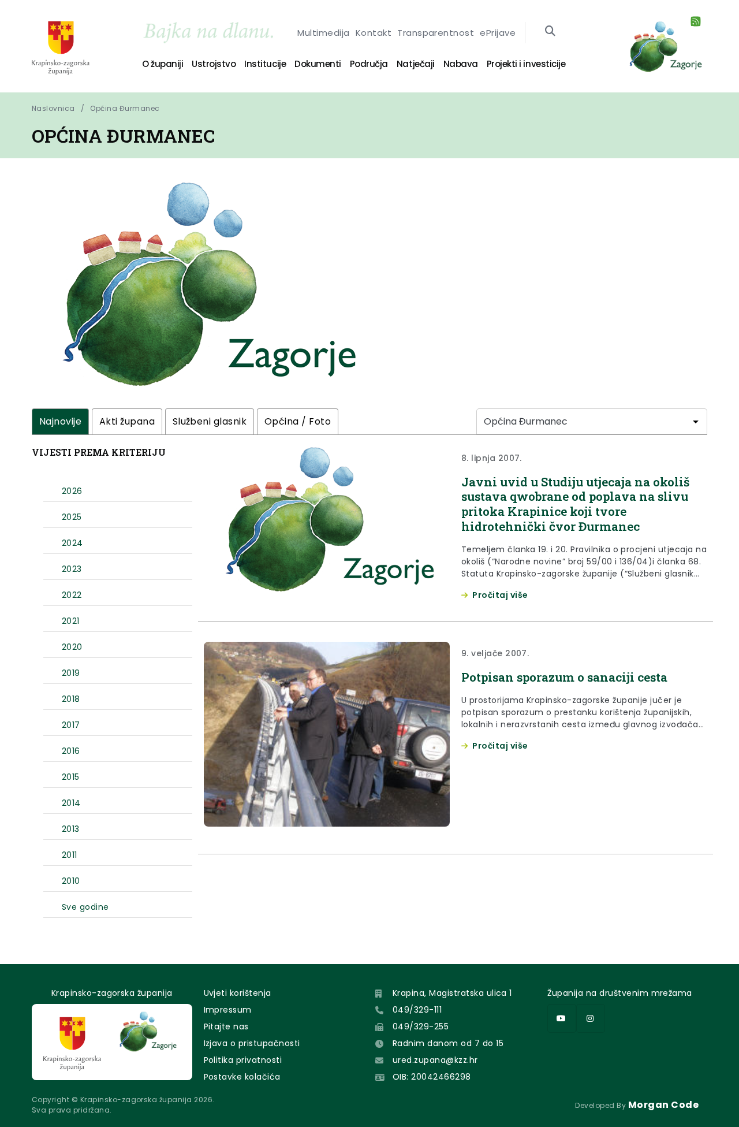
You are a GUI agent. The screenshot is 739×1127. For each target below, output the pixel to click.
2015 (71, 777)
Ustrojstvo (214, 64)
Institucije (265, 64)
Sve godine (85, 907)
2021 (71, 621)
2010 (71, 881)
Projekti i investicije (526, 64)
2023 (72, 569)
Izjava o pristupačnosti (252, 1043)
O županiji (162, 64)
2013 (71, 829)
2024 (72, 543)
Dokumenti (317, 64)
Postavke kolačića (242, 1077)
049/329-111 (417, 1010)
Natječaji (416, 64)
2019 (71, 673)
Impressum (228, 1010)
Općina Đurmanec (124, 108)
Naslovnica (53, 108)
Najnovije (60, 421)
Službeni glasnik (210, 421)
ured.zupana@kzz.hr (435, 1060)
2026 (72, 491)
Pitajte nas (226, 1026)
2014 (71, 803)
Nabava (460, 64)
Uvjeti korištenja (237, 993)
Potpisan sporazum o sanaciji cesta (564, 677)
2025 (72, 517)
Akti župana (127, 421)
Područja (369, 64)
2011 (69, 855)
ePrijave (498, 33)
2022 (72, 595)
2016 (71, 751)
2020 (72, 647)
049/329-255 (421, 1026)
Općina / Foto (297, 421)
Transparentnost (435, 33)
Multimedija (323, 33)
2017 (71, 725)
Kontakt (373, 33)
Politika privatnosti (243, 1060)
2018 (71, 699)
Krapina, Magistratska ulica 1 (452, 993)
